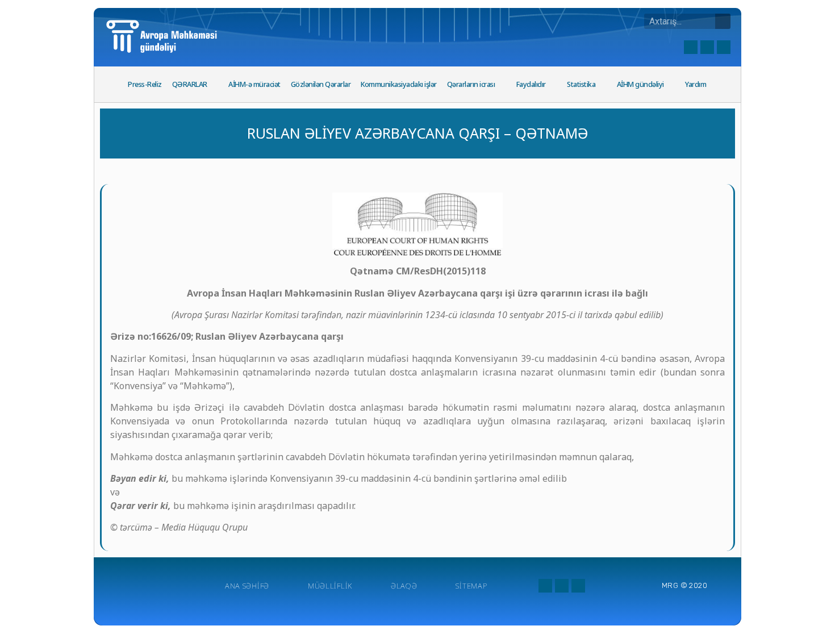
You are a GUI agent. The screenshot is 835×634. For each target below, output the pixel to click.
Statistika (581, 84)
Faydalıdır (531, 84)
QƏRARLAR (189, 84)
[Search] (722, 21)
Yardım (695, 84)
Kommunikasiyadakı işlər (399, 84)
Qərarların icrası (471, 84)
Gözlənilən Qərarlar (321, 84)
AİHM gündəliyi (640, 84)
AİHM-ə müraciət (254, 84)
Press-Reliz (145, 84)
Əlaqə (404, 586)
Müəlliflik (330, 586)
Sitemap (471, 586)
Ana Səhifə (247, 586)
